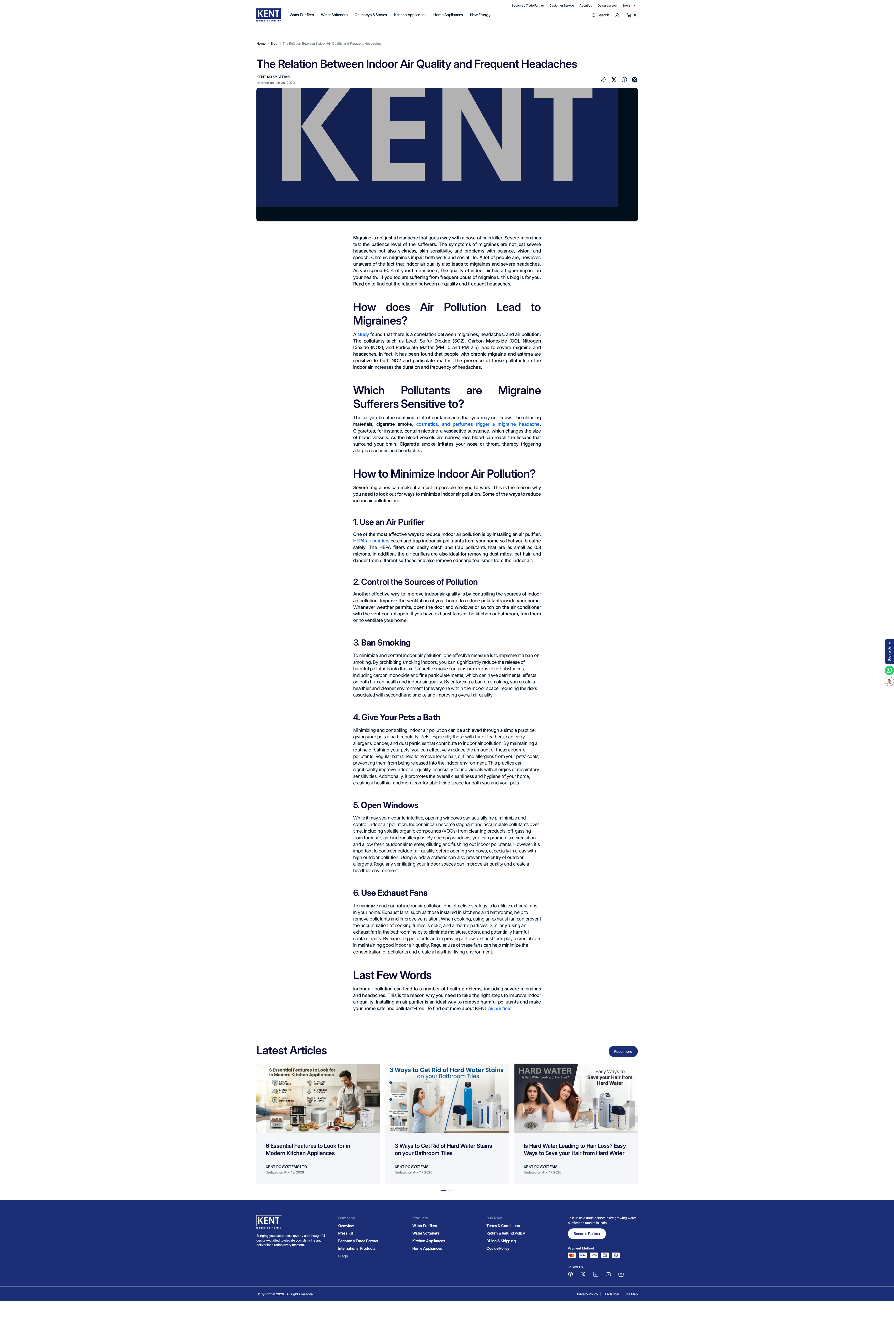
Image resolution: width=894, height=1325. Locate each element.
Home (261, 43)
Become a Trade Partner (358, 1240)
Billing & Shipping (501, 1240)
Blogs (343, 1256)
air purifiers (499, 1008)
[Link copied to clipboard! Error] (604, 80)
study (363, 334)
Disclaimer (611, 1294)
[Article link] (318, 1124)
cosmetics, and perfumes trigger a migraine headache (478, 424)
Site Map (631, 1294)
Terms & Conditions (503, 1225)
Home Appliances (427, 1248)
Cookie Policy (497, 1248)
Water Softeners (425, 1233)
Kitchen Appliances (428, 1240)
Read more (623, 1051)
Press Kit (345, 1233)
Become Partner (587, 1233)
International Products (357, 1248)
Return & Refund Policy (505, 1233)
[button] (600, 15)
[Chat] (889, 681)
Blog (274, 43)
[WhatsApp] (889, 670)
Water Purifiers (424, 1225)
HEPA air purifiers (371, 541)
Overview (346, 1225)
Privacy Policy (587, 1294)
